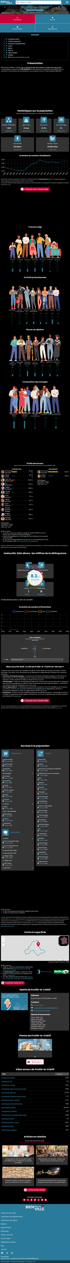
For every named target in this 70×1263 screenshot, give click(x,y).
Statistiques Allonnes (8, 1093)
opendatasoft (22, 921)
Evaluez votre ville (7, 1235)
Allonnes (7, 761)
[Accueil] (6, 2)
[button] (38, 944)
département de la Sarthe (35, 67)
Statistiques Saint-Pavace (10, 1122)
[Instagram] (12, 1253)
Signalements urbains (8, 1242)
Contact (4, 1249)
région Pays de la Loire (53, 67)
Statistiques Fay (6, 1081)
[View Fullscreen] (3, 944)
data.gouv (58, 708)
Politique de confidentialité (18, 1261)
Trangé (6, 792)
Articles (10, 55)
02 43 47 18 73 (38, 1005)
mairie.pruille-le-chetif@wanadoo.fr (46, 1008)
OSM (67, 960)
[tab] (34, 1056)
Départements (6, 1227)
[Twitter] (7, 1253)
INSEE (30, 183)
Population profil (13, 39)
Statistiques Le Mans (8, 1107)
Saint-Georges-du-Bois (18, 978)
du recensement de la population (27, 541)
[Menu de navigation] (67, 2)
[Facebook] (2, 1253)
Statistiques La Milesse (9, 1130)
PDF (9, 57)
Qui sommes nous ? (30, 1261)
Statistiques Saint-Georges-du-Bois (13, 1089)
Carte (10, 46)
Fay (4, 978)
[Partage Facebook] (24, 1200)
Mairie (10, 48)
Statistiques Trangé (8, 1085)
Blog (2, 1246)
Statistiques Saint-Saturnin (10, 1100)
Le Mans (7, 816)
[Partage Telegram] (35, 1200)
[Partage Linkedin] (31, 1200)
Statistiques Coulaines (9, 1111)
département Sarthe (9, 970)
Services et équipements (16, 43)
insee (42, 545)
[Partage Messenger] (42, 1200)
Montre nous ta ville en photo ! (37, 1062)
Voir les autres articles (36, 1190)
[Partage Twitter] (28, 1200)
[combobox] (38, 2)
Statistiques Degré (7, 1119)
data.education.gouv (7, 926)
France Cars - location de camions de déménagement (19, 1258)
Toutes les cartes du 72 (14, 983)
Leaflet (59, 960)
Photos (10, 50)
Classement (9, 131)
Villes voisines (12, 53)
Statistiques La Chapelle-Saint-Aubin (14, 1115)
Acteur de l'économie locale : (35, 1142)
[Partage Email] (45, 1200)
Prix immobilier (5, 1238)
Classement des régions (9, 1220)
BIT (32, 539)
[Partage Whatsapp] (38, 1200)
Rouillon (6, 766)
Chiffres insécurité (14, 41)
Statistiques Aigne (7, 1126)
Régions (3, 1224)
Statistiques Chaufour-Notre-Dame (13, 1096)
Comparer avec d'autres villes (36, 189)
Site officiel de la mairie (42, 1011)
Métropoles (5, 1231)
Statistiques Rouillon (8, 1078)
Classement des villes (8, 1213)
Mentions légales (5, 1261)
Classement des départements (12, 1217)
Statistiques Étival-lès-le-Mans (11, 1104)
